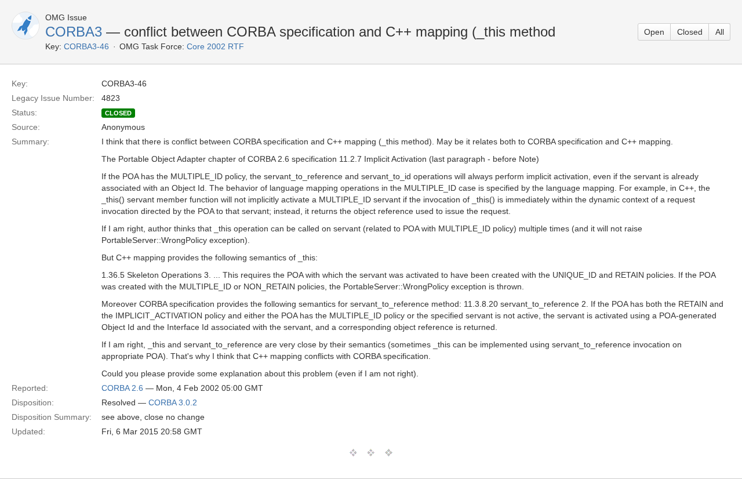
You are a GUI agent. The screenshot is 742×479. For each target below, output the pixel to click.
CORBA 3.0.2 (172, 402)
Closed (690, 32)
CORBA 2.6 (122, 388)
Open (654, 32)
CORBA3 (73, 31)
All (719, 32)
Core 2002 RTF (215, 46)
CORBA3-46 (86, 46)
